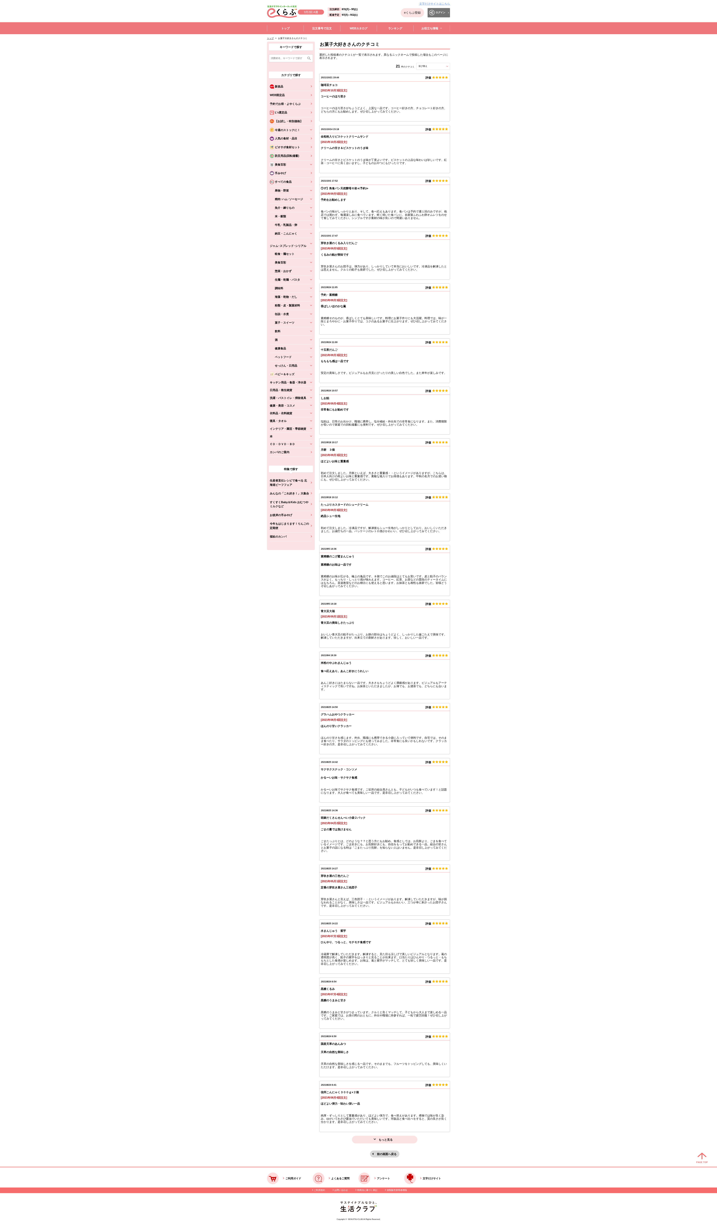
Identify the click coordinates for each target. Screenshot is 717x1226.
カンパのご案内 (279, 452)
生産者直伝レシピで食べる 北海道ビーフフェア (288, 482)
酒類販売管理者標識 (397, 1190)
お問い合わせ (341, 1190)
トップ (270, 38)
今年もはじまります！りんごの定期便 (289, 525)
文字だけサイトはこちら (434, 3)
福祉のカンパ (278, 536)
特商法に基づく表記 (367, 1190)
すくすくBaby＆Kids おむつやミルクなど (289, 504)
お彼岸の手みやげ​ (281, 515)
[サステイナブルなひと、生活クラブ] (358, 1210)
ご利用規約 (319, 1190)
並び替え (429, 66)
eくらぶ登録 (412, 12)
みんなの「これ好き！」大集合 (289, 493)
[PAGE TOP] (702, 1158)
